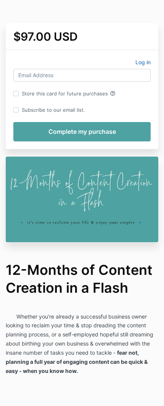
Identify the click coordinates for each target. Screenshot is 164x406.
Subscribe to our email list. (53, 110)
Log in (143, 62)
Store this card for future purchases (69, 93)
